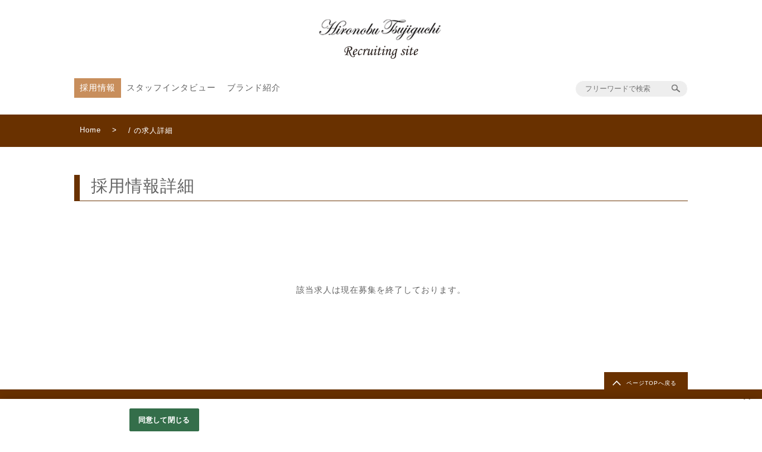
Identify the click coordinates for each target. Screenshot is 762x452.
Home (90, 130)
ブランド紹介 (254, 87)
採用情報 (97, 87)
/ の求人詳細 (150, 130)
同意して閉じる (164, 420)
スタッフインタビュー (171, 87)
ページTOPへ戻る (651, 383)
